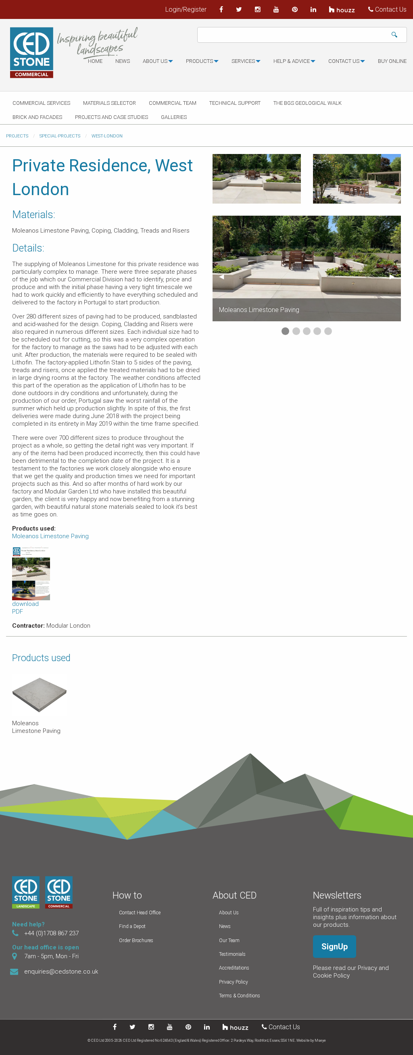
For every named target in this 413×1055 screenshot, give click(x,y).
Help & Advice (291, 61)
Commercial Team (172, 103)
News (122, 61)
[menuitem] (95, 64)
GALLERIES (174, 117)
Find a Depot (132, 926)
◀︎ (224, 276)
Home (95, 61)
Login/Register (185, 9)
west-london (107, 136)
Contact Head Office (140, 913)
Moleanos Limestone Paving (50, 536)
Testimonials (232, 954)
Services (243, 61)
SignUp (334, 946)
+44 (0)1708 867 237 (51, 933)
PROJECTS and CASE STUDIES (111, 117)
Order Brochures (136, 940)
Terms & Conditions (239, 996)
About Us (229, 913)
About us (155, 61)
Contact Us (390, 9)
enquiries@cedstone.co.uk (61, 971)
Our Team (229, 940)
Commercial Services (41, 103)
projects (17, 136)
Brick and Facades (37, 117)
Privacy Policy (233, 982)
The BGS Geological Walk (307, 103)
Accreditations (234, 968)
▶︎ (395, 276)
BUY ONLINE (392, 61)
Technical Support (235, 103)
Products (199, 61)
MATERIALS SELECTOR (109, 103)
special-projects (60, 136)
